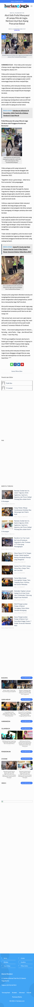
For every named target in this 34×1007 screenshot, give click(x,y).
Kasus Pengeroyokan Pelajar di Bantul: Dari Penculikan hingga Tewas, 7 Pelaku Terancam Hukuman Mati (22, 621)
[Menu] (31, 6)
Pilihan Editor (19, 12)
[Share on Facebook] (15, 364)
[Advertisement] (17, 418)
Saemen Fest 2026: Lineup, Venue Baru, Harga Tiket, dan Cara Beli (22, 568)
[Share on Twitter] (18, 364)
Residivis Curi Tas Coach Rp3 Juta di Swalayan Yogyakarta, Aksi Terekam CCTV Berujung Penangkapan (22, 542)
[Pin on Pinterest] (22, 364)
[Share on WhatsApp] (11, 364)
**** (10, 358)
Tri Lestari (9, 388)
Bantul (12, 12)
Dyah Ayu (17, 30)
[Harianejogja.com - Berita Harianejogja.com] (16, 6)
